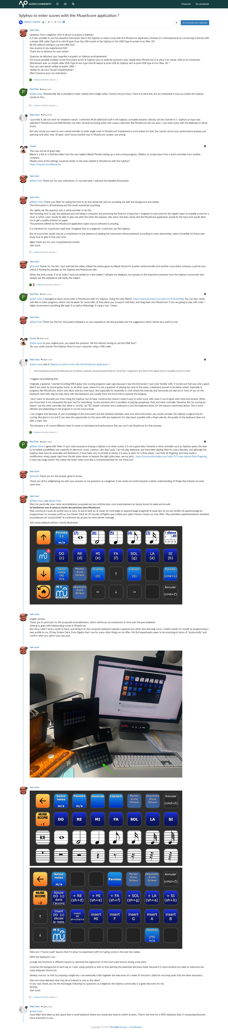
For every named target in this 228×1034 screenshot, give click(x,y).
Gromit (33, 146)
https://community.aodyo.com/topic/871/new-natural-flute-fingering (171, 456)
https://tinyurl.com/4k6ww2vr (45, 164)
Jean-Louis (34, 30)
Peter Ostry (35, 115)
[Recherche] (73, 4)
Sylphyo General (32, 22)
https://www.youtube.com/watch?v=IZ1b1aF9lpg (158, 299)
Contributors (135, 1027)
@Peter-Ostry (37, 202)
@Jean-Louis (46, 89)
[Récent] (57, 4)
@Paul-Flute (36, 181)
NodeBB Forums (118, 1027)
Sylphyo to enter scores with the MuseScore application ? (79, 364)
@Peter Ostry (47, 442)
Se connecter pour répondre (195, 23)
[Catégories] (65, 4)
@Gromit (34, 266)
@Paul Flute (47, 115)
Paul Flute (34, 89)
